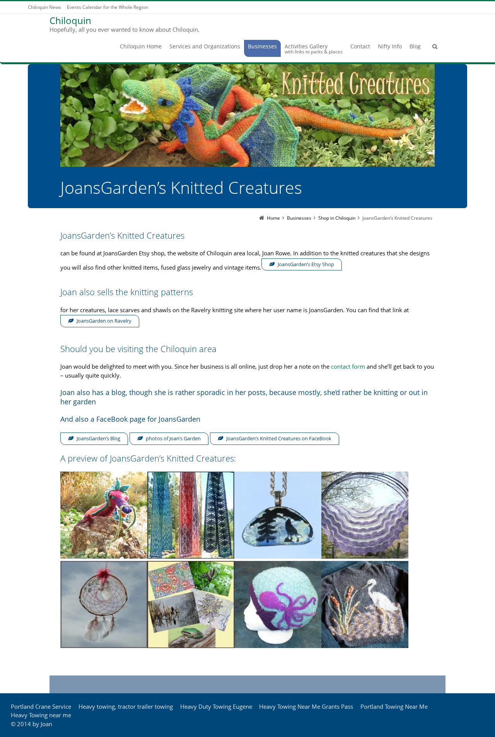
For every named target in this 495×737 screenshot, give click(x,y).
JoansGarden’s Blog (98, 438)
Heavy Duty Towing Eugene (216, 706)
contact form (348, 366)
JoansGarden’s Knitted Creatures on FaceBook (278, 438)
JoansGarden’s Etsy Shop (306, 264)
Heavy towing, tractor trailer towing (126, 706)
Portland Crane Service (41, 706)
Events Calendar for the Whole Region (107, 7)
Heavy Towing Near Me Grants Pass (306, 706)
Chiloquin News (44, 7)
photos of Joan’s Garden (173, 438)
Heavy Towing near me (41, 715)
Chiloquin (70, 20)
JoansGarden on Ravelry (104, 320)
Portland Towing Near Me (394, 706)
